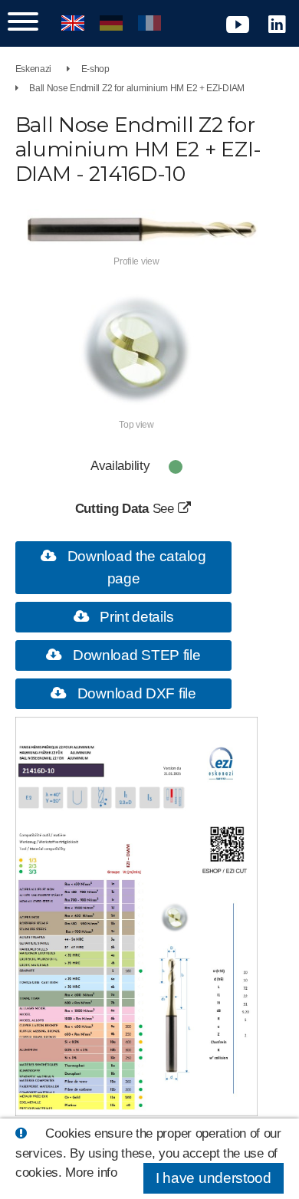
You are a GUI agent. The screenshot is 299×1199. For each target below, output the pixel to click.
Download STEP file (134, 655)
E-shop (95, 69)
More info (91, 1172)
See (165, 508)
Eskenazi (33, 69)
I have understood (213, 1178)
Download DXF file (135, 693)
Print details (134, 617)
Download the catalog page (135, 567)
